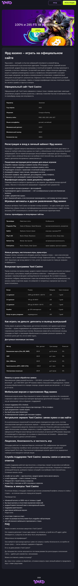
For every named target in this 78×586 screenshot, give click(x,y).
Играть (38, 30)
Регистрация (69, 3)
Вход (55, 3)
